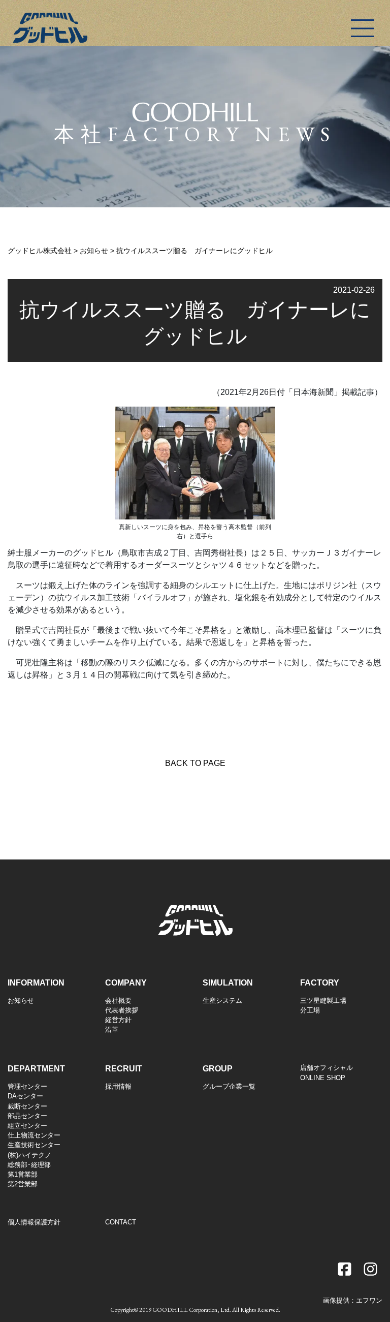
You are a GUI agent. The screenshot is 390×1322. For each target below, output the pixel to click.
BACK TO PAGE (195, 763)
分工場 (310, 1010)
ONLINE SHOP (322, 1078)
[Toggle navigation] (362, 28)
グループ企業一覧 (229, 1086)
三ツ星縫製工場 (323, 1000)
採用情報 (118, 1086)
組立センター (27, 1125)
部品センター (27, 1116)
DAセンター (25, 1096)
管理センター (27, 1086)
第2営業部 (23, 1184)
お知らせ (21, 1000)
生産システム (222, 1000)
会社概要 (118, 1000)
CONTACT (120, 1222)
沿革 (111, 1029)
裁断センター (27, 1106)
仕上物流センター (34, 1135)
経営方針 (118, 1020)
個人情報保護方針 (34, 1222)
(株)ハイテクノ (29, 1155)
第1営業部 (23, 1174)
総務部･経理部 (29, 1165)
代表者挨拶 (121, 1010)
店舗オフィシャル (326, 1067)
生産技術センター (34, 1145)
